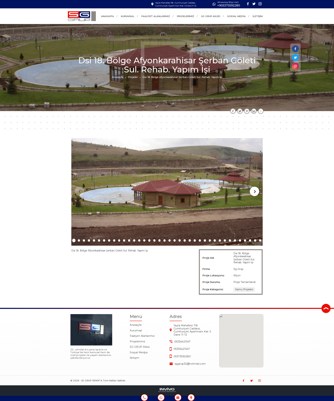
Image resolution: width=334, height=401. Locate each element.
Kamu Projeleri (244, 289)
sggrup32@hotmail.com (190, 363)
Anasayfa (117, 77)
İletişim (134, 357)
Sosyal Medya (139, 352)
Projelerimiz (137, 341)
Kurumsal (136, 330)
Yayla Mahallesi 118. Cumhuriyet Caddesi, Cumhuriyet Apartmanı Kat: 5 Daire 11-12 (192, 330)
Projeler (133, 77)
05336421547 (182, 341)
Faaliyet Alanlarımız (142, 335)
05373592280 (182, 356)
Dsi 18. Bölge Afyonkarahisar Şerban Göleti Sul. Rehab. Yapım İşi (182, 77)
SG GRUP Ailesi (140, 346)
